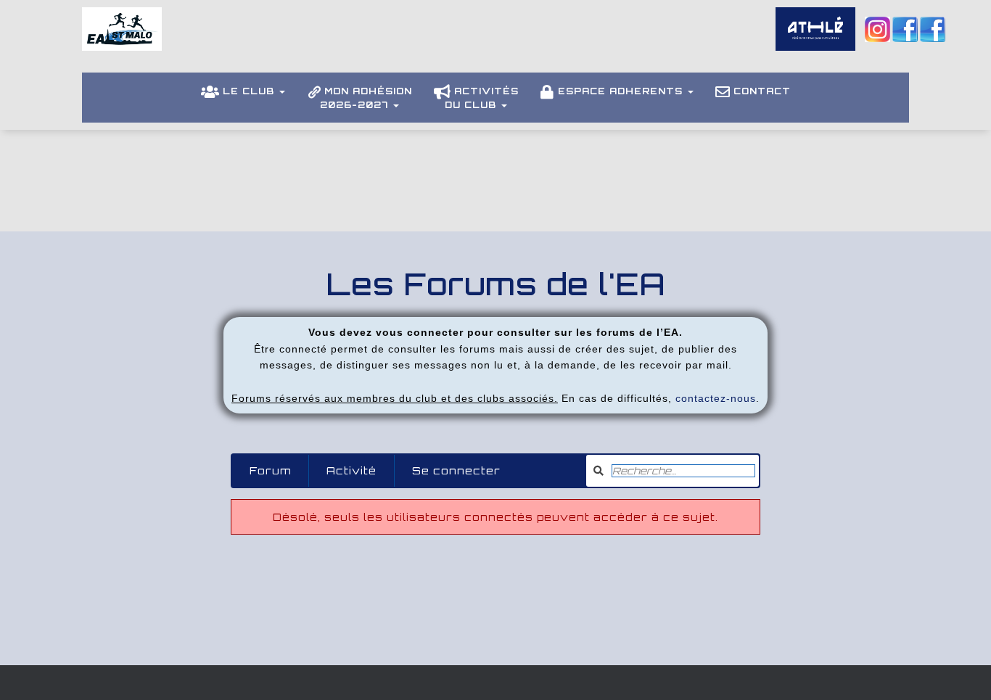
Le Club (250, 91)
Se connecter (456, 470)
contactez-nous (715, 398)
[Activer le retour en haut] (962, 671)
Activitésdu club (482, 98)
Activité (351, 470)
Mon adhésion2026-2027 (366, 98)
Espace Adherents (622, 91)
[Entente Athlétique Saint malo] (122, 40)
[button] (281, 91)
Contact (762, 91)
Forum (270, 470)
